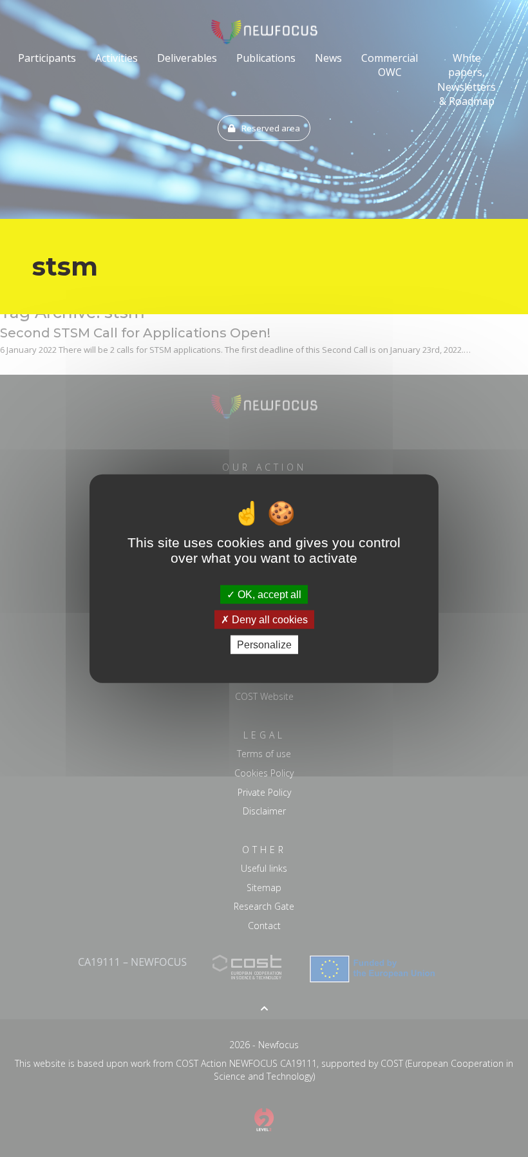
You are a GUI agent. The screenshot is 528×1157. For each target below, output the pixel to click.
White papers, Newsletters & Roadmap (466, 79)
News (328, 58)
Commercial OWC (389, 65)
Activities (116, 58)
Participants (47, 58)
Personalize (264, 644)
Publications (266, 58)
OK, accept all (268, 593)
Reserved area (270, 128)
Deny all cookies (268, 619)
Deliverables (187, 58)
